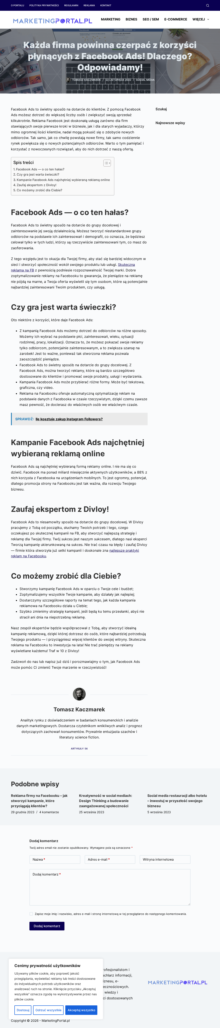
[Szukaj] (207, 5)
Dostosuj (23, 1010)
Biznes (131, 19)
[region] (56, 989)
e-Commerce (175, 19)
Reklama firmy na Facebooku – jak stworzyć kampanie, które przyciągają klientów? (39, 800)
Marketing (110, 19)
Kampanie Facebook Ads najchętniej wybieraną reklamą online (63, 180)
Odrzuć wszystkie (48, 1010)
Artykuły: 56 (79, 748)
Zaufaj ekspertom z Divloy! (36, 185)
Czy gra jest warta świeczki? (38, 174)
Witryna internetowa (158, 859)
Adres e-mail (99, 859)
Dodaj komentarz (47, 874)
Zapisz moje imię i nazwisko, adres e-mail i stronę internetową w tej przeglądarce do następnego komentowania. (111, 914)
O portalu (17, 5)
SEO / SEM (151, 19)
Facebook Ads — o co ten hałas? (40, 169)
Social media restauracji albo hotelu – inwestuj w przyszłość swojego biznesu (177, 800)
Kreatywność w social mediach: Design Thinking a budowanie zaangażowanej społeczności (105, 800)
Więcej (198, 19)
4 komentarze (49, 812)
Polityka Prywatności (44, 5)
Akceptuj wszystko (81, 1010)
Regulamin (71, 5)
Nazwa (39, 859)
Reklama (89, 5)
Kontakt (105, 5)
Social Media (145, 79)
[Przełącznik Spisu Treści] (105, 163)
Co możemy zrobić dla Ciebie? (39, 190)
